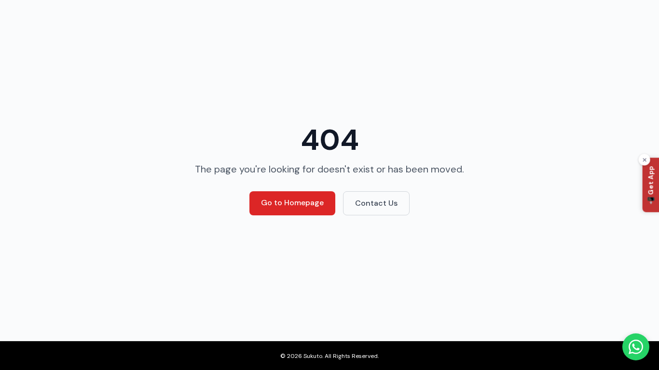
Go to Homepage (292, 203)
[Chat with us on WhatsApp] (635, 346)
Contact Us (376, 203)
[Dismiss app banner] (644, 160)
